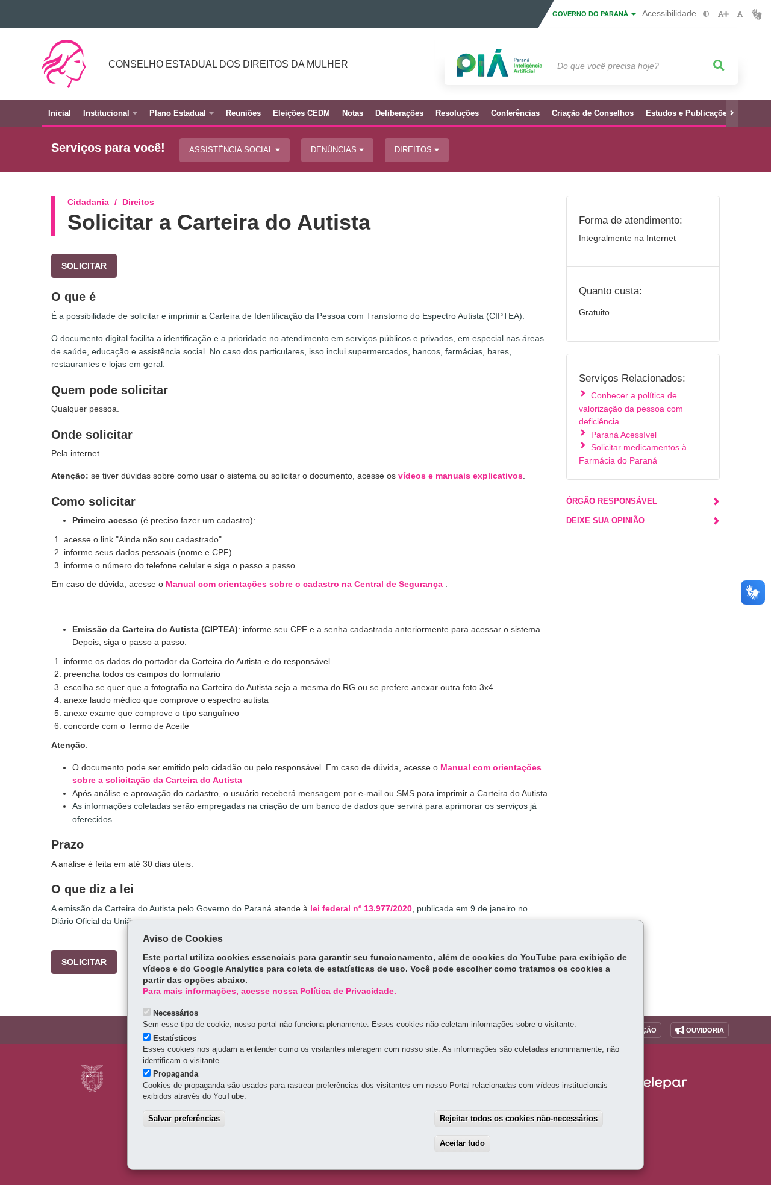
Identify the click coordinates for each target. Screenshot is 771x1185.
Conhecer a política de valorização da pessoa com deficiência (631, 408)
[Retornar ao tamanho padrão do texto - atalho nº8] (740, 14)
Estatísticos (174, 1038)
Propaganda (175, 1073)
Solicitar (84, 266)
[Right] (732, 113)
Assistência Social (232, 149)
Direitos (414, 149)
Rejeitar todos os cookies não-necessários (519, 1118)
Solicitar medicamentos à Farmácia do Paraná (633, 453)
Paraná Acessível (624, 434)
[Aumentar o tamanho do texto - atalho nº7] (723, 14)
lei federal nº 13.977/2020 (361, 908)
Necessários (175, 1012)
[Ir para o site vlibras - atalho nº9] (757, 14)
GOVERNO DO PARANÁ (591, 13)
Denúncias (335, 149)
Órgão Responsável (611, 501)
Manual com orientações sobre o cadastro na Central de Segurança (304, 584)
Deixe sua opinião (605, 520)
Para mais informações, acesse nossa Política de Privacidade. (269, 991)
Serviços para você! (108, 148)
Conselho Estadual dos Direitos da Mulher (228, 64)
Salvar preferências (184, 1118)
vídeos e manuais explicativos (460, 475)
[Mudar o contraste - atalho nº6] (706, 14)
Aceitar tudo (462, 1143)
